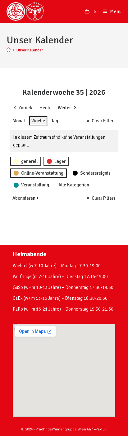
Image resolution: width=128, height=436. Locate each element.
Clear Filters (104, 121)
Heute (45, 108)
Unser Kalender (29, 50)
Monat (18, 121)
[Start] (9, 50)
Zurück (25, 108)
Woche (38, 121)
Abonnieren (23, 198)
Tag (54, 121)
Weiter (64, 108)
